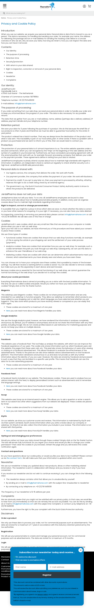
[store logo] (47, 6)
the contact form (14, 458)
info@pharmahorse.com (25, 103)
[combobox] (47, 13)
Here (8, 311)
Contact (5, 559)
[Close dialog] (80, 550)
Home (3, 18)
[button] (84, 6)
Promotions (6, 574)
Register (47, 575)
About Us (5, 563)
